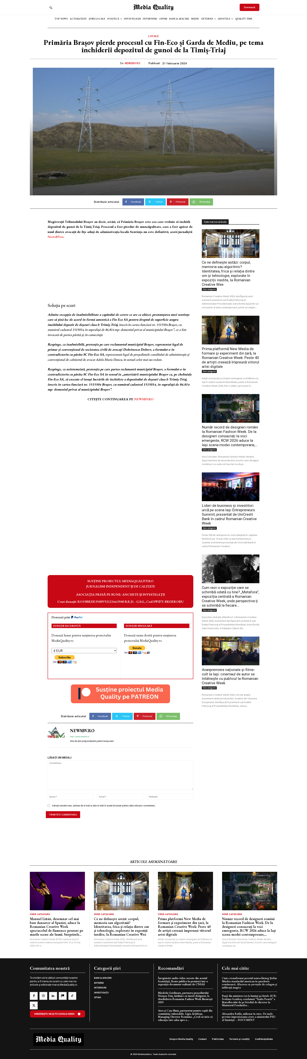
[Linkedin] (53, 996)
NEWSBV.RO (133, 63)
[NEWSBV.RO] (56, 735)
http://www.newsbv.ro (79, 736)
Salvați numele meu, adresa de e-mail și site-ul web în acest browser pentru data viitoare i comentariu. (103, 805)
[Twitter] (34, 1005)
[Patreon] (63, 996)
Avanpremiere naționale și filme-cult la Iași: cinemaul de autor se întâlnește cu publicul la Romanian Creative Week (230, 676)
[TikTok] (72, 996)
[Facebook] (34, 996)
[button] (51, 7)
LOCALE (153, 36)
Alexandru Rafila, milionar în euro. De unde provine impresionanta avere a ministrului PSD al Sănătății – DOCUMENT (248, 1017)
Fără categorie (209, 289)
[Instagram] (43, 996)
